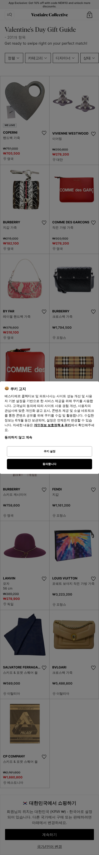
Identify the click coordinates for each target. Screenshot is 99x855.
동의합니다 (49, 464)
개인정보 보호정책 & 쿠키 (52, 425)
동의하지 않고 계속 (18, 437)
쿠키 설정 (49, 451)
